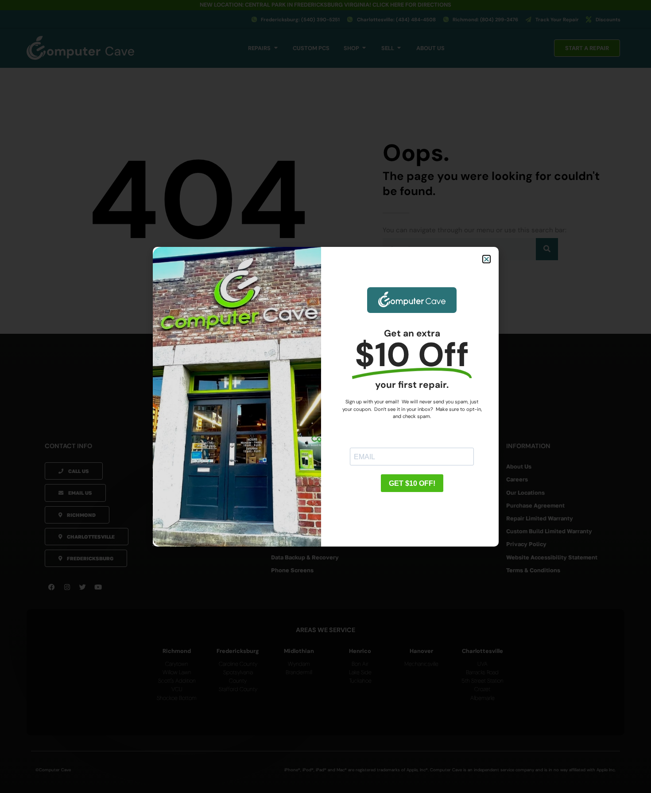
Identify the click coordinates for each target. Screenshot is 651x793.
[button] (486, 259)
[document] (325, 396)
